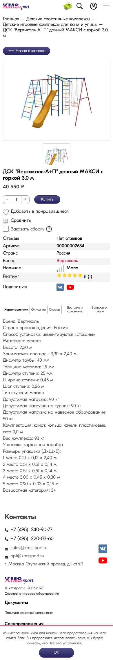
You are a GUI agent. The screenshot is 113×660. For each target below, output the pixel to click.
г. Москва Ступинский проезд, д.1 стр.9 (44, 564)
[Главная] (16, 6)
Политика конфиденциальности (29, 613)
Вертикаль (67, 261)
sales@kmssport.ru (28, 548)
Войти (93, 6)
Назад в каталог (30, 51)
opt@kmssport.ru (27, 556)
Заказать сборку (27, 229)
